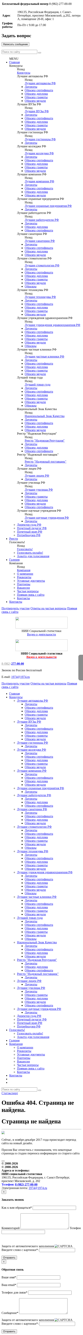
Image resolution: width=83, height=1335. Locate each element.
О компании (25, 573)
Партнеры (23, 584)
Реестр (13, 538)
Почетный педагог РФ (32, 528)
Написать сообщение (15, 44)
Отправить (9, 1257)
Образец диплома (36, 93)
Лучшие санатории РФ (40, 241)
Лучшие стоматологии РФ (42, 265)
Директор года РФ (29, 524)
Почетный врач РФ (29, 531)
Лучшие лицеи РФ (37, 475)
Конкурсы (23, 72)
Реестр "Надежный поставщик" (45, 461)
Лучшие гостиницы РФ (40, 139)
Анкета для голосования (33, 556)
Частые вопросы (28, 591)
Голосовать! (25, 549)
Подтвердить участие (16, 608)
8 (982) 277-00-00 (26, 1184)
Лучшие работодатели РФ (42, 219)
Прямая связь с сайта (30, 594)
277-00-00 (17, 663)
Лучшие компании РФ (39, 181)
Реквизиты (24, 577)
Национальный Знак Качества (44, 416)
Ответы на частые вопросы (48, 608)
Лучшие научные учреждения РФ (47, 517)
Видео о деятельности (41, 634)
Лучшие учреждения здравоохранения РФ (52, 325)
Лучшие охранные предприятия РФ (48, 205)
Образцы (30, 286)
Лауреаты (31, 86)
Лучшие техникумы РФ (40, 297)
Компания (23, 570)
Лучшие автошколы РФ (40, 83)
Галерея (14, 559)
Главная (14, 62)
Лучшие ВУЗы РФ (37, 111)
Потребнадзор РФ (29, 535)
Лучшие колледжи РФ (39, 153)
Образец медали (35, 100)
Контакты (23, 598)
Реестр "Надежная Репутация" (45, 440)
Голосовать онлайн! (30, 552)
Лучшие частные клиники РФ (44, 356)
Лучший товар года (37, 384)
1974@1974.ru (20, 676)
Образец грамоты (36, 97)
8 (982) (6, 663)
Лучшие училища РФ (39, 489)
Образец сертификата (39, 90)
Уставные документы (31, 580)
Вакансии (23, 587)
